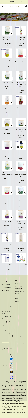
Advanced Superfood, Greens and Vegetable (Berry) (20, 174)
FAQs (16, 298)
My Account (18, 283)
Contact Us (4, 281)
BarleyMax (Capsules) (7, 82)
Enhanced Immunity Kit (21, 264)
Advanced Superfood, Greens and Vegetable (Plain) (20, 199)
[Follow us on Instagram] (6, 322)
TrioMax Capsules (7, 221)
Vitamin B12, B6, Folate (7, 60)
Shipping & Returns (6, 287)
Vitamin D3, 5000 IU (21, 244)
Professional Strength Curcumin (7, 107)
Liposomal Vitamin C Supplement (21, 38)
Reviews (17, 301)
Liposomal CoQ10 (7, 244)
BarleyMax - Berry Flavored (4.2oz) (7, 198)
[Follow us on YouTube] (3, 325)
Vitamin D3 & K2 (7, 264)
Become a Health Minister (19, 292)
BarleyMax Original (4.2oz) (21, 130)
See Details (21, 1)
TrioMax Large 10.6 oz (7, 152)
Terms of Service (6, 293)
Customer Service (6, 284)
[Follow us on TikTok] (6, 325)
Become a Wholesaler (20, 296)
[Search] (4, 6)
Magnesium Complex (21, 107)
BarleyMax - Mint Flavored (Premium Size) (7, 173)
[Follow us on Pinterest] (9, 322)
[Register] (21, 342)
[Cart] (25, 6)
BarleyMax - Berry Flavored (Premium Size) (21, 60)
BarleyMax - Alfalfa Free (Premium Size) (21, 222)
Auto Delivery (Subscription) (18, 287)
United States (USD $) (7, 348)
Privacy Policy (5, 290)
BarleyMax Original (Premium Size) (7, 38)
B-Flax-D (7, 129)
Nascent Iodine (21, 152)
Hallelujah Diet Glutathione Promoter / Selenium (21, 84)
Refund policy (5, 295)
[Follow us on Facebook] (3, 322)
